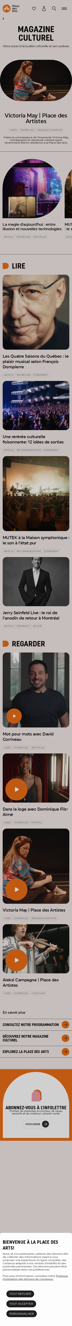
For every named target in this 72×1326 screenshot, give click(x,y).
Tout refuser (20, 1293)
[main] (36, 1279)
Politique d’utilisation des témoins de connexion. (35, 1277)
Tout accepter (21, 1303)
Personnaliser (21, 1313)
